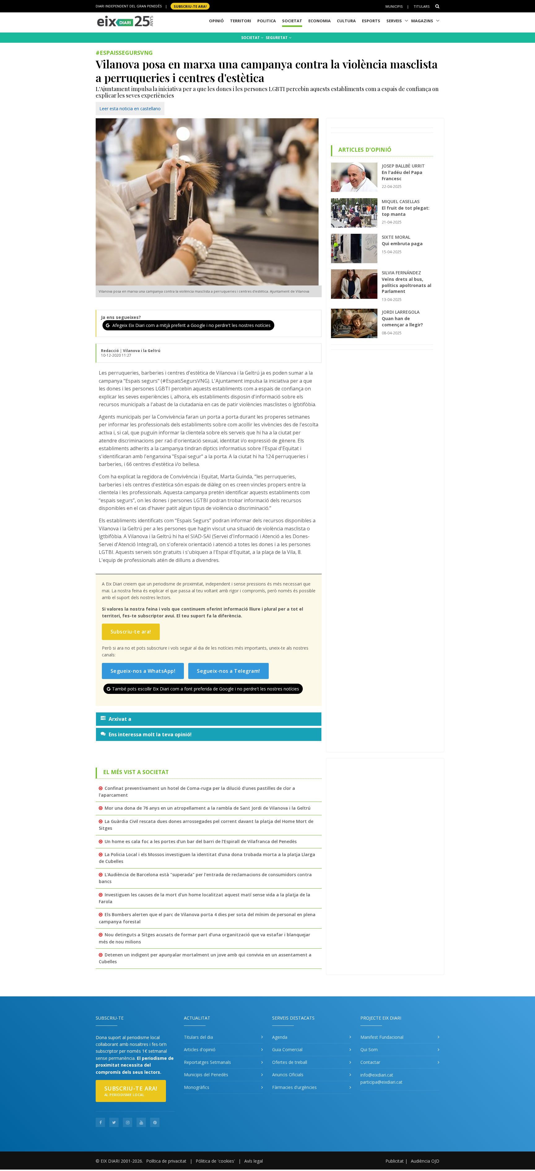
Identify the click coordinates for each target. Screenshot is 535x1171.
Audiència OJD (425, 1161)
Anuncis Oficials (287, 1074)
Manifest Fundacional (381, 1037)
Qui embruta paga (402, 243)
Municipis (393, 6)
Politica (266, 21)
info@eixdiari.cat (376, 1075)
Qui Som (369, 1049)
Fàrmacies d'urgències (294, 1087)
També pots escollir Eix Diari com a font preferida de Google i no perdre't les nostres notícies (205, 689)
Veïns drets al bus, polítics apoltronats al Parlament (406, 285)
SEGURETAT (277, 37)
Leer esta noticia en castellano (130, 108)
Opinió (216, 21)
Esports (371, 21)
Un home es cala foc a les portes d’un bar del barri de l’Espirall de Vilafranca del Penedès (201, 841)
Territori (240, 21)
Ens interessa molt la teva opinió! (150, 734)
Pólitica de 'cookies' (215, 1161)
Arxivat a (120, 719)
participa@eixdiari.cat (381, 1082)
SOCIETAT (251, 37)
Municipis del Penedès (206, 1074)
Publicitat (394, 1161)
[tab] (208, 718)
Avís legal (253, 1161)
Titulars (421, 6)
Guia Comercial (287, 1049)
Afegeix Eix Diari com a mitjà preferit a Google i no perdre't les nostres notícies (191, 325)
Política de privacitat (166, 1161)
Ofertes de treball (289, 1062)
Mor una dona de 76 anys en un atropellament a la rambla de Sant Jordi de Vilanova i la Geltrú (208, 808)
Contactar (370, 1062)
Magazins (422, 21)
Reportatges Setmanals (207, 1062)
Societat (292, 21)
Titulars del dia (198, 1037)
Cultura (346, 21)
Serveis (394, 21)
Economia (319, 21)
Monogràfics (196, 1087)
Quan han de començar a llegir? (402, 322)
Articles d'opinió (199, 1049)
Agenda (279, 1037)
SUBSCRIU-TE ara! (190, 6)
